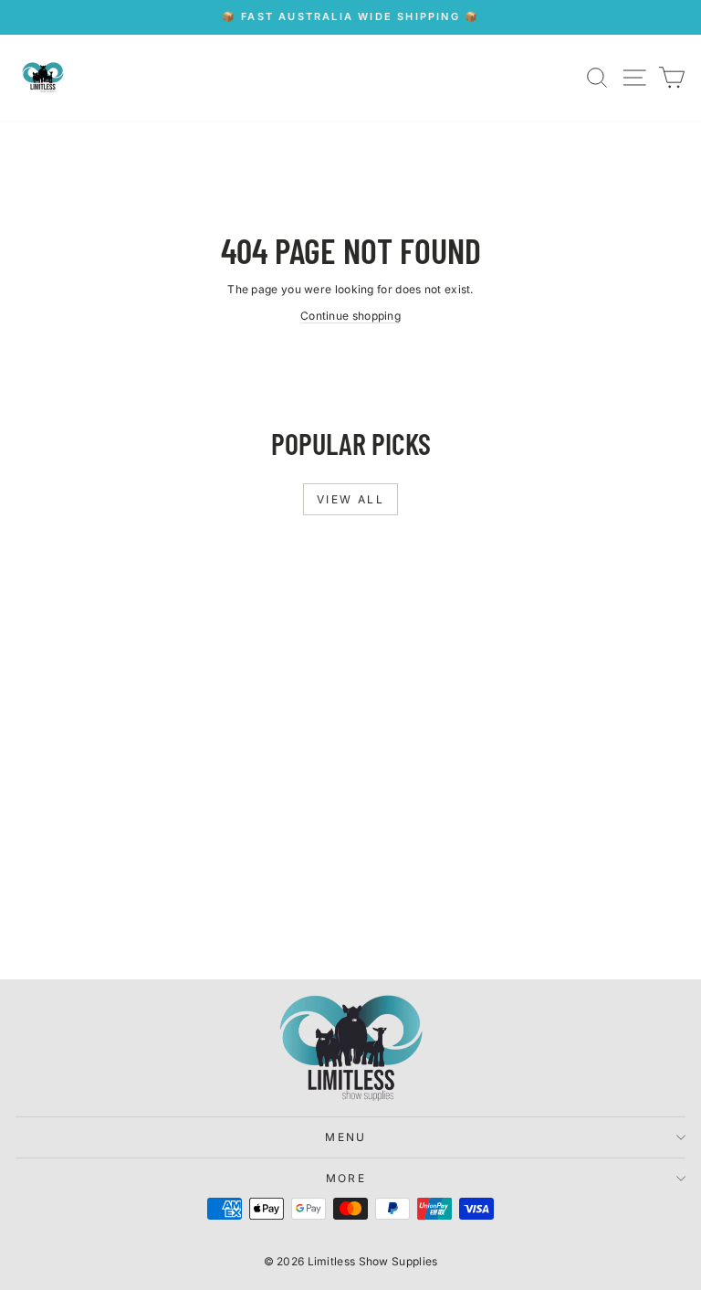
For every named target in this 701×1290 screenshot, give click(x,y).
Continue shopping (350, 315)
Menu (346, 1137)
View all (350, 499)
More (346, 1178)
